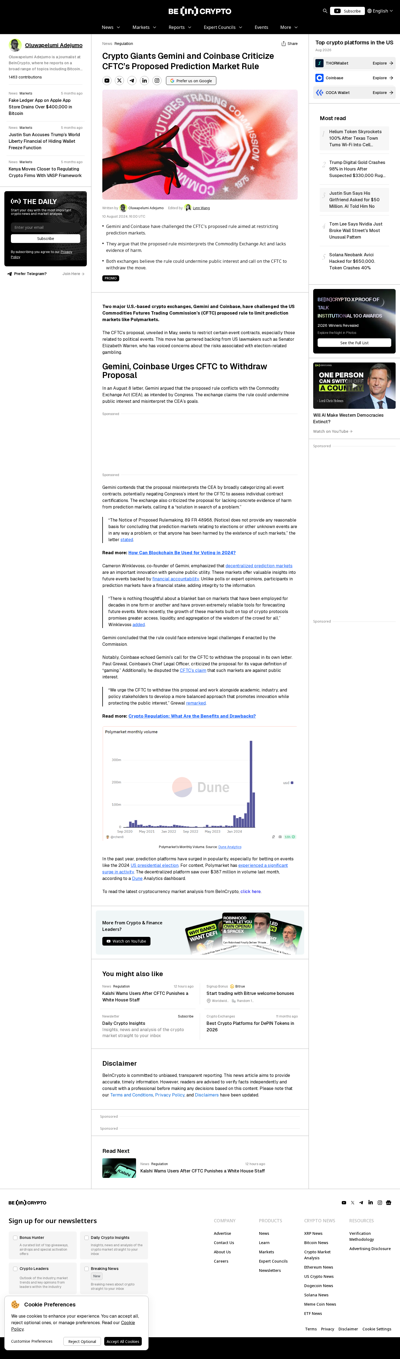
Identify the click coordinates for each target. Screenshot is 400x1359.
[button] (43, 1245)
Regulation (124, 43)
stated (127, 540)
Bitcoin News (316, 1242)
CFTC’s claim (193, 670)
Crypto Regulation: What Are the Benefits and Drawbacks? (192, 716)
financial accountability (175, 579)
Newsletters (270, 1270)
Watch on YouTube (330, 431)
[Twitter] (119, 80)
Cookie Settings (376, 1328)
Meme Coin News (320, 1304)
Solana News (316, 1294)
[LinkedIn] (144, 80)
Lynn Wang (201, 208)
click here (251, 891)
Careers (221, 1261)
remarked (196, 703)
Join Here (71, 273)
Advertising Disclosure (370, 1248)
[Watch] (354, 385)
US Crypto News (319, 1276)
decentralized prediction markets (259, 566)
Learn (264, 1242)
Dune (137, 878)
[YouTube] (107, 80)
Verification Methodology (361, 1236)
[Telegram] (132, 80)
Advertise (222, 1233)
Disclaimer (348, 1328)
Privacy (327, 1328)
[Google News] (388, 1202)
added (139, 624)
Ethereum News (318, 1267)
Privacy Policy (169, 1095)
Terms (311, 1328)
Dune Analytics (230, 847)
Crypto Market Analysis (317, 1254)
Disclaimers (207, 1095)
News (107, 43)
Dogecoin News (318, 1285)
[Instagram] (157, 80)
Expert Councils (273, 1261)
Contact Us (224, 1242)
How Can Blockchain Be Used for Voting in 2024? (182, 553)
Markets (266, 1251)
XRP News (313, 1233)
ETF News (313, 1313)
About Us (222, 1251)
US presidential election (155, 865)
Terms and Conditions (131, 1095)
